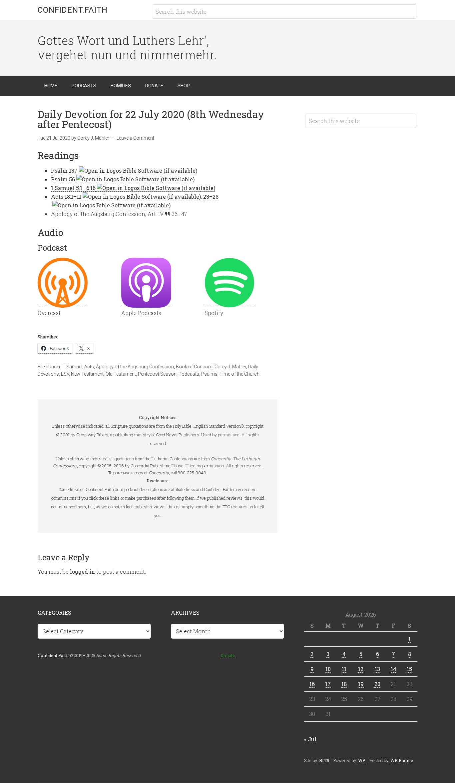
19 (361, 683)
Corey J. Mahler (230, 366)
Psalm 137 (64, 170)
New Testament (87, 374)
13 (377, 668)
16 (312, 683)
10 (328, 668)
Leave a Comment (135, 138)
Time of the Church (239, 374)
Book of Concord (194, 366)
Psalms (209, 374)
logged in (82, 571)
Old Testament (121, 374)
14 (393, 668)
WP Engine (401, 760)
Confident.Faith (73, 10)
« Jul (310, 739)
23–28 (211, 196)
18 (344, 683)
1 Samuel (72, 366)
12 (360, 668)
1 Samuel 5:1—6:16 (73, 187)
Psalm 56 (63, 179)
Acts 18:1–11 (66, 196)
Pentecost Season (157, 374)
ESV (65, 374)
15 (409, 668)
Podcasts (189, 374)
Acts (89, 366)
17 (328, 683)
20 (377, 683)
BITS (324, 760)
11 (344, 668)
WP (361, 760)
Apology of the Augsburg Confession (135, 366)
